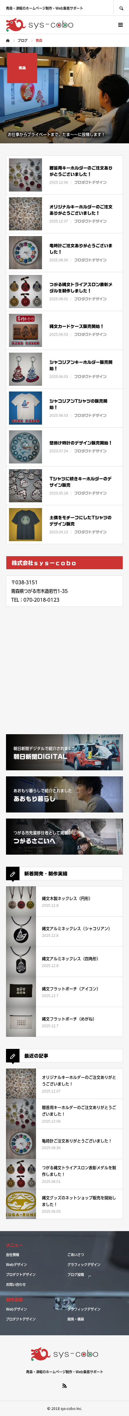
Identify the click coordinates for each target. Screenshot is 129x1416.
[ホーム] (8, 41)
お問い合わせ (16, 1284)
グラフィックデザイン (84, 1264)
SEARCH (121, 7)
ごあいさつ (76, 1254)
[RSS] (65, 1386)
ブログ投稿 (76, 1274)
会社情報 (12, 1254)
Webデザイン (16, 1264)
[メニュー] (120, 25)
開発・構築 (76, 1319)
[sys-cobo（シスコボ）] (40, 25)
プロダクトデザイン (21, 1274)
